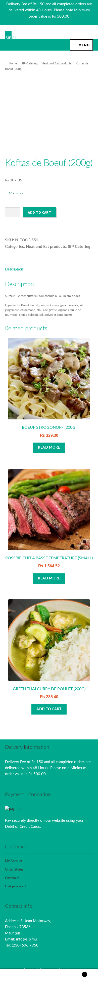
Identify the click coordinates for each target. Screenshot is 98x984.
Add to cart (39, 212)
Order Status (14, 869)
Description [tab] (14, 269)
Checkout (12, 878)
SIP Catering (29, 63)
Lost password (15, 886)
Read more (49, 447)
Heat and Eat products (56, 63)
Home (13, 63)
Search (49, 976)
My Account (13, 861)
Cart (75, 972)
